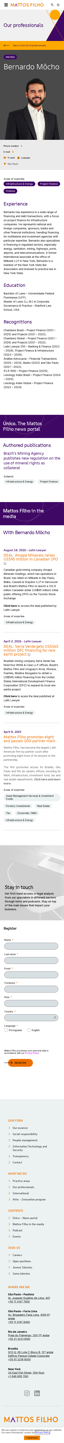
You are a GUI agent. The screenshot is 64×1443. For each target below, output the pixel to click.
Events (17, 1236)
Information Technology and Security (30, 1148)
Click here (10, 605)
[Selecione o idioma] (58, 5)
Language (9, 1025)
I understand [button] (32, 1438)
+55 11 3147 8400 (19, 1322)
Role (6, 997)
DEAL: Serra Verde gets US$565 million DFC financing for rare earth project (31, 650)
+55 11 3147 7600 (19, 1301)
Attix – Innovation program (29, 1199)
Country (8, 1011)
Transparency (21, 1156)
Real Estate (43, 805)
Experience (16, 204)
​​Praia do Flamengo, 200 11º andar (29, 1335)
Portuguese (15, 1030)
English (36, 1030)
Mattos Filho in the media (28, 1224)
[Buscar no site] (52, 5)
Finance (10, 190)
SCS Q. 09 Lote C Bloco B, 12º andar (30, 1352)
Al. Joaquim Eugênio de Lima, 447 (29, 1298)
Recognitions (18, 322)
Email (7, 968)
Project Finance (49, 183)
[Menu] (6, 4)
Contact (17, 1162)
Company (9, 982)
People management (25, 1140)
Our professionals (23, 1187)
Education (14, 285)
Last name (10, 954)
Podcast (17, 1230)
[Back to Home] (27, 5)
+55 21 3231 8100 (19, 1339)
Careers (17, 1255)
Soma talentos (21, 1273)
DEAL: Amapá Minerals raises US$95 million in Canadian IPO (31, 557)
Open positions (22, 1261)
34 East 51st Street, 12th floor (26, 1372)
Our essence (20, 1128)
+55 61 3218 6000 (19, 1359)
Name (7, 939)
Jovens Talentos (22, 1267)
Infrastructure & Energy (19, 183)
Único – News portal (25, 1218)
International (21, 1193)
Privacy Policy (32, 1053)
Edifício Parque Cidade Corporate (29, 1355)
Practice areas (21, 1181)
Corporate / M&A (27, 813)
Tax (8, 813)
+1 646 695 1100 (18, 1376)
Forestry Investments (18, 805)
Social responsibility (25, 1134)
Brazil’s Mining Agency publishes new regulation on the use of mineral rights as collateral (32, 460)
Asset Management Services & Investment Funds (30, 797)
